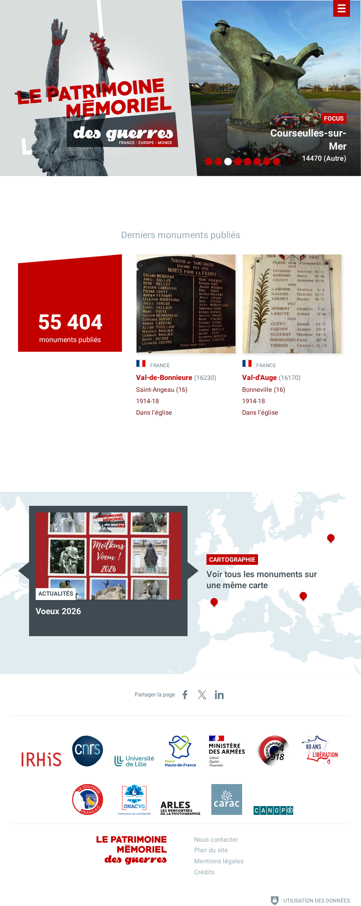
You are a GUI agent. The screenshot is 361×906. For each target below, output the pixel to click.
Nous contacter (216, 839)
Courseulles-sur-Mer (308, 140)
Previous (23, 570)
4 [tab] (235, 162)
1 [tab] (206, 162)
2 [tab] (216, 162)
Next (193, 570)
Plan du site (211, 850)
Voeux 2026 (58, 611)
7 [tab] (264, 162)
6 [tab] (254, 162)
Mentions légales (218, 861)
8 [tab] (274, 162)
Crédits (204, 872)
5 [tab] (245, 162)
